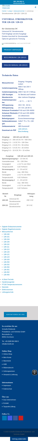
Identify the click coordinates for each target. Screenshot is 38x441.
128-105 (6, 242)
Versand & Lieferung (10, 374)
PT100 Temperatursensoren (12, 284)
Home (4, 11)
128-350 (6, 267)
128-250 (6, 262)
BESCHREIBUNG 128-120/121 (15, 57)
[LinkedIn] (4, 418)
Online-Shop (7, 354)
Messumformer (19, 11)
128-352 (6, 272)
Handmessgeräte (8, 282)
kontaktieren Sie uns (15, 314)
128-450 (6, 275)
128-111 (6, 247)
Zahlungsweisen (9, 371)
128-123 (6, 257)
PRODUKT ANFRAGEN (12, 50)
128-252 (6, 265)
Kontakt (6, 403)
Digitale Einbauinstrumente (11, 227)
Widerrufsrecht (8, 367)
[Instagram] (10, 418)
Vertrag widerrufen (19, 439)
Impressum (7, 385)
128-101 (6, 237)
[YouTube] (21, 418)
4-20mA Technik (8, 279)
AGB (5, 364)
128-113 (6, 249)
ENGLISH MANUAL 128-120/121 (16, 65)
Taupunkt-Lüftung (9, 406)
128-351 (6, 270)
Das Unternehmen (9, 400)
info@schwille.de (8, 344)
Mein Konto (7, 357)
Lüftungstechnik (7, 292)
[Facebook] (15, 418)
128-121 (6, 254)
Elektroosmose (7, 290)
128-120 (6, 252)
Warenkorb (7, 361)
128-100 (6, 234)
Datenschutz (7, 389)
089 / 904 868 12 (18, 1)
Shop (10, 11)
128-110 (6, 244)
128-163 (6, 259)
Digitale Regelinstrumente (11, 229)
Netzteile (5, 287)
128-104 (6, 239)
